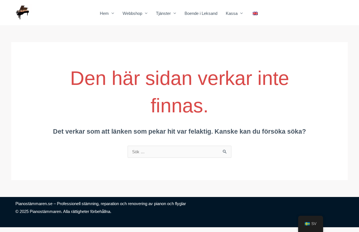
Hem (104, 13)
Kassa (232, 13)
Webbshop (132, 13)
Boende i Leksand (201, 13)
